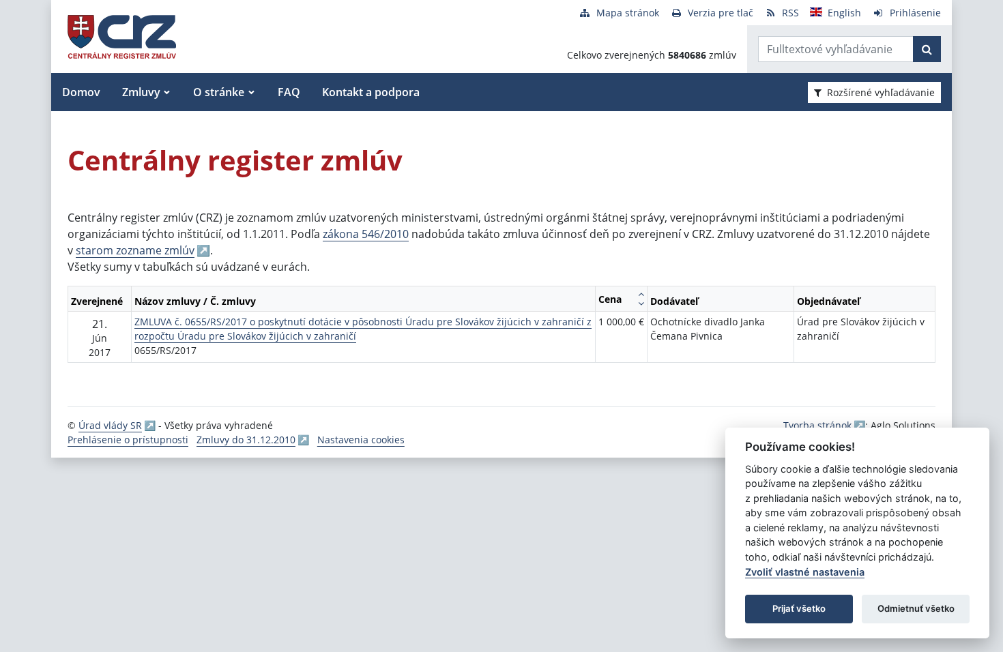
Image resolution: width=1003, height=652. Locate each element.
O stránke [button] (218, 92)
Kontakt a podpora (371, 92)
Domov (81, 92)
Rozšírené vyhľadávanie (881, 92)
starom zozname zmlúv (135, 250)
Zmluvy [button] (141, 92)
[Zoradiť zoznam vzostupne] (641, 294)
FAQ (289, 92)
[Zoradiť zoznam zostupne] (641, 303)
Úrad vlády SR (110, 425)
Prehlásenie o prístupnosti (128, 439)
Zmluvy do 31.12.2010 (246, 439)
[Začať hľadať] (927, 49)
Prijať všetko (799, 608)
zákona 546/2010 (366, 233)
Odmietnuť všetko (916, 608)
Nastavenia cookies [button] (361, 439)
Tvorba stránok (817, 425)
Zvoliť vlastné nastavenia (804, 572)
